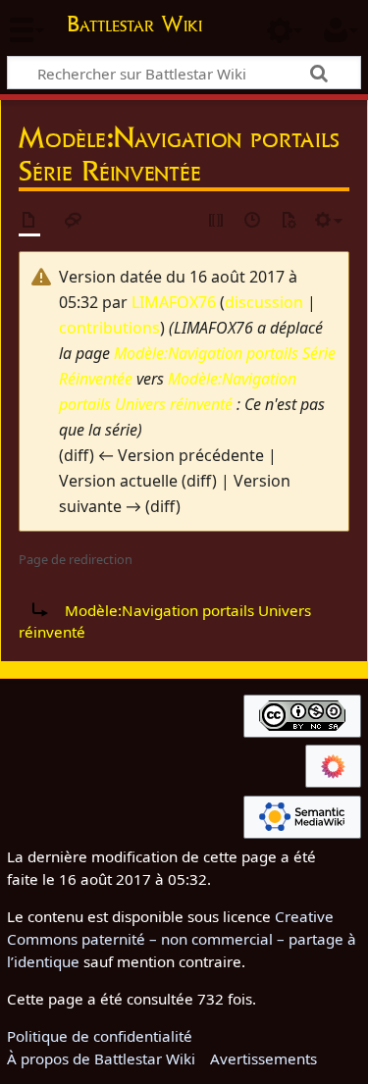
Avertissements (263, 1058)
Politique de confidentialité (99, 1036)
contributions (109, 327)
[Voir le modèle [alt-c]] (29, 221)
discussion (264, 302)
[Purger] (288, 221)
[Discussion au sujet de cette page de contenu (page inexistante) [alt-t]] (73, 221)
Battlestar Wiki (134, 26)
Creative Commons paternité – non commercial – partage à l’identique (181, 938)
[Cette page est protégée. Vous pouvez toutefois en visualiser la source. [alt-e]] (217, 221)
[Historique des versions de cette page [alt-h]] (253, 221)
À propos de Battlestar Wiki (101, 1058)
